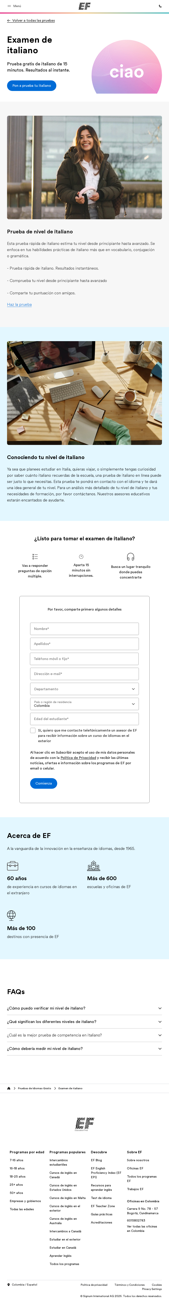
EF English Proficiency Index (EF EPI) (106, 1173)
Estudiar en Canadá (63, 1247)
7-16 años (16, 1160)
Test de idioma (101, 1198)
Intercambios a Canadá (65, 1231)
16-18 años (17, 1168)
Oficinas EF (135, 1168)
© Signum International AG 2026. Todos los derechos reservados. (121, 1296)
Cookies (157, 1284)
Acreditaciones (101, 1222)
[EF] (85, 6)
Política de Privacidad (78, 758)
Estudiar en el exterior (65, 1239)
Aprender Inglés (61, 1256)
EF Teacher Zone (103, 1206)
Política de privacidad (94, 1284)
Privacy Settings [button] (152, 1289)
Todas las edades (22, 1209)
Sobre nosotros (138, 1160)
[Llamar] (160, 6)
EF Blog (96, 1160)
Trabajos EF (135, 1189)
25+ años (16, 1184)
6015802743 (136, 1220)
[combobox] (84, 689)
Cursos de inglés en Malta (68, 1198)
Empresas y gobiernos (25, 1201)
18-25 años (18, 1176)
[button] (15, 6)
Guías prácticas (101, 1214)
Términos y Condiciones (129, 1284)
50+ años (16, 1193)
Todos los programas (64, 1264)
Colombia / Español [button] (24, 1284)
